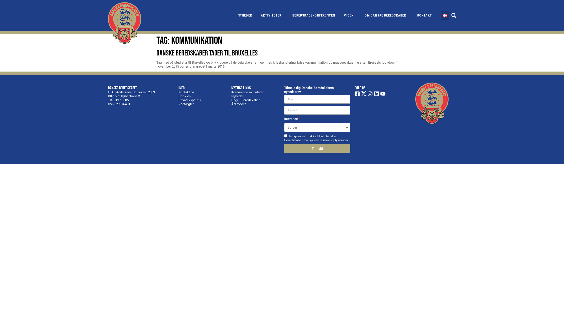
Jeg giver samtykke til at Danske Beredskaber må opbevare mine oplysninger (316, 138)
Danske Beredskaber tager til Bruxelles (207, 53)
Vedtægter (186, 104)
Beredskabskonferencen (313, 15)
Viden (349, 15)
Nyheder (245, 15)
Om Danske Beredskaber (385, 15)
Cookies (184, 96)
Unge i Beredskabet (245, 100)
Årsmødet (238, 104)
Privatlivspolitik (189, 100)
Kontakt (424, 15)
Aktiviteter (271, 15)
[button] (453, 15)
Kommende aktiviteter (247, 92)
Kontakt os (186, 92)
